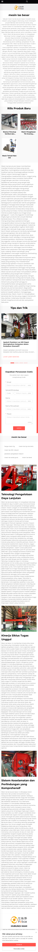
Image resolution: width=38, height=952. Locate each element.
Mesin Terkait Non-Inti (9, 157)
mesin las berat (27, 457)
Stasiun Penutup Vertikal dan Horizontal (9, 133)
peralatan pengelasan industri (14, 454)
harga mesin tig (9, 446)
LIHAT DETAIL (9, 122)
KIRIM (19, 428)
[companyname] (19, 8)
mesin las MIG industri (11, 450)
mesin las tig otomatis (26, 446)
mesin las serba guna (11, 457)
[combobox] (10, 393)
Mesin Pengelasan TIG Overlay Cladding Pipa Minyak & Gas (28, 133)
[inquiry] (35, 468)
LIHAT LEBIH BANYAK (11, 357)
